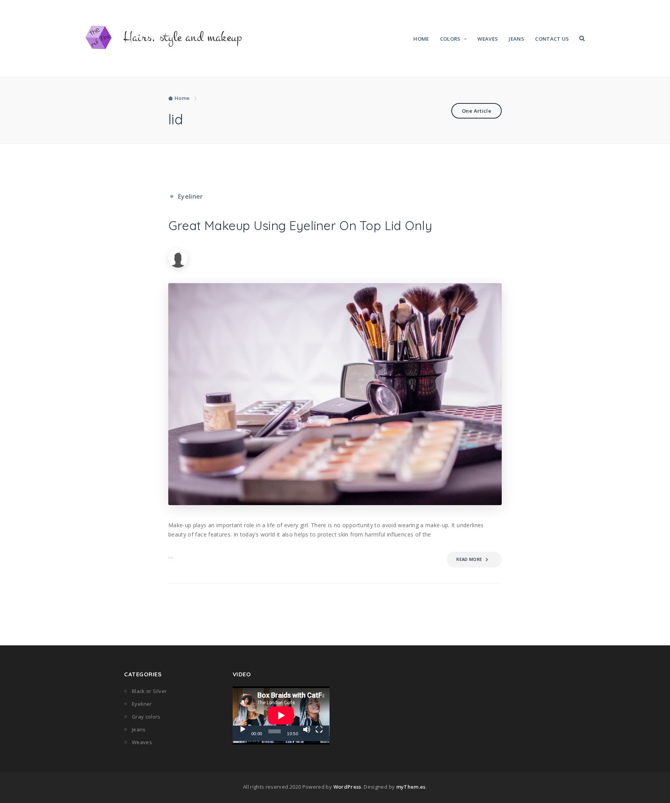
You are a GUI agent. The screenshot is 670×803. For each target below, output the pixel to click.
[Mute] (307, 729)
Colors (450, 38)
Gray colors (146, 716)
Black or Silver (149, 691)
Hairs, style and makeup (183, 37)
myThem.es (411, 786)
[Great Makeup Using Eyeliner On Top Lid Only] (335, 394)
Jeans (516, 38)
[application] (281, 713)
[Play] (243, 729)
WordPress (347, 786)
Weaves (487, 38)
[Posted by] (182, 257)
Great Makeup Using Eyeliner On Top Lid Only (300, 225)
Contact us (552, 38)
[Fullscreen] (319, 729)
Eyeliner (190, 196)
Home (421, 38)
